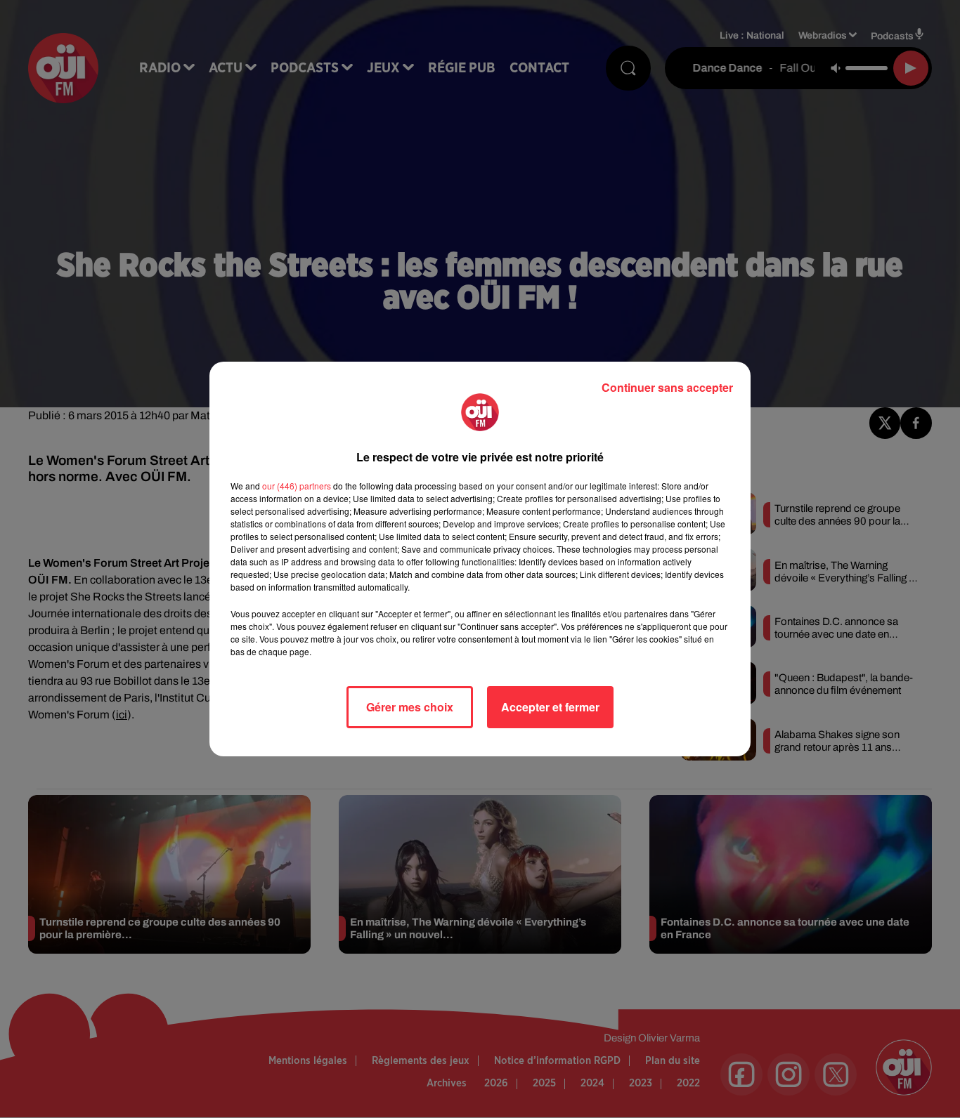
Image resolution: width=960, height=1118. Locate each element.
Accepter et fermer (550, 707)
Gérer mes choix (409, 707)
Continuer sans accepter (667, 387)
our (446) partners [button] (296, 486)
